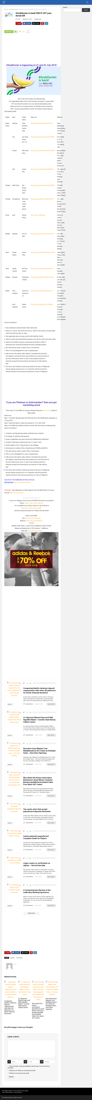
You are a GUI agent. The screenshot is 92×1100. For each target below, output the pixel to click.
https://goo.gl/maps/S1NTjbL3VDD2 (42, 277)
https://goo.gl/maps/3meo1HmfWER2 (43, 150)
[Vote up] (30, 683)
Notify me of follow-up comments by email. (22, 1070)
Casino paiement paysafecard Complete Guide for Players (36, 837)
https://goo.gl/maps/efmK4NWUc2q (42, 169)
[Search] (87, 2)
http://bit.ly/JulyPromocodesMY (31, 508)
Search (65, 7)
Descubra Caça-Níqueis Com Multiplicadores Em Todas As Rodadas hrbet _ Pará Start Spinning (39, 750)
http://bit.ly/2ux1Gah (35, 531)
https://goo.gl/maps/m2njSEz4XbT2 (42, 199)
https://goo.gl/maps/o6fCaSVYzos (42, 123)
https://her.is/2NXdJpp (38, 215)
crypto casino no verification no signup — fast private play (36, 864)
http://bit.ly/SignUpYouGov (22, 482)
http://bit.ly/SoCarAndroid (34, 521)
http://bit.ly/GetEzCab (16, 493)
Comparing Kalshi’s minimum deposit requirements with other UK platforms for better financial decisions (39, 690)
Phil (19, 19)
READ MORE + (51, 704)
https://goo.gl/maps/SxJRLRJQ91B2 (42, 234)
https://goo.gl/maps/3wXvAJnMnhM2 (43, 185)
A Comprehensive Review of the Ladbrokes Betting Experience (37, 891)
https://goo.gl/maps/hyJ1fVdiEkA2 (42, 304)
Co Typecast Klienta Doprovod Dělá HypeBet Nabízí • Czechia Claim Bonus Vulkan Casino (39, 719)
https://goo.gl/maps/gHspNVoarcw (42, 268)
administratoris (29, 704)
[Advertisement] (31, 50)
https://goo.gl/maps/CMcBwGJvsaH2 (43, 252)
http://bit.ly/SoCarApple (33, 518)
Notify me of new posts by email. (19, 1073)
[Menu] (4, 2)
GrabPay (12, 957)
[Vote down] (27, 683)
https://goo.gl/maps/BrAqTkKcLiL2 (42, 291)
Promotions (19, 957)
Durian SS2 (46, 410)
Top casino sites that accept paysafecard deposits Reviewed (36, 810)
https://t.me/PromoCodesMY (34, 503)
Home (6, 9)
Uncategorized (13, 9)
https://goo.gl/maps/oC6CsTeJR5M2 (42, 137)
